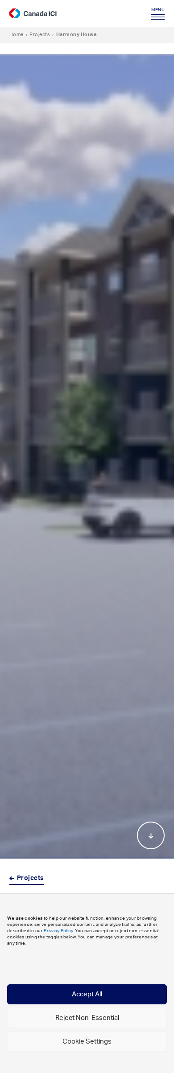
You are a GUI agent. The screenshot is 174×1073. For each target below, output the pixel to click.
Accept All (87, 994)
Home (16, 34)
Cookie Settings (87, 1041)
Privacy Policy (58, 931)
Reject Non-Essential (87, 1018)
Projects (39, 34)
